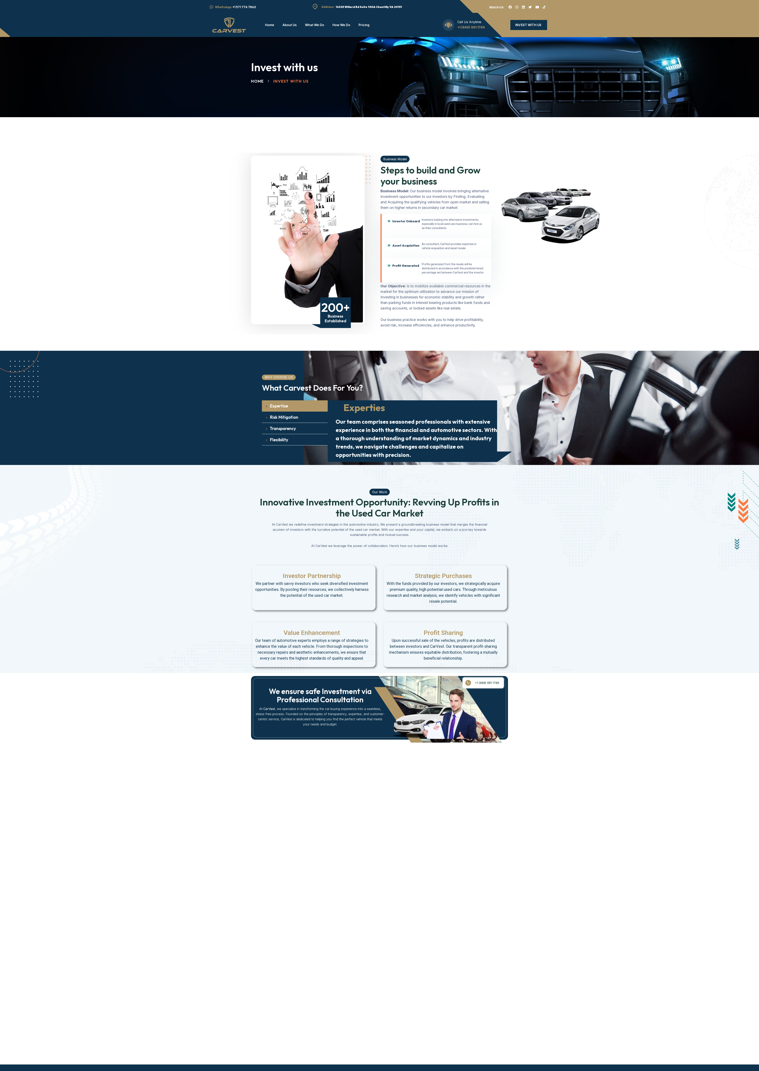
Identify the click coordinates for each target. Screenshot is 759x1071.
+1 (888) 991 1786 (471, 27)
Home (257, 81)
